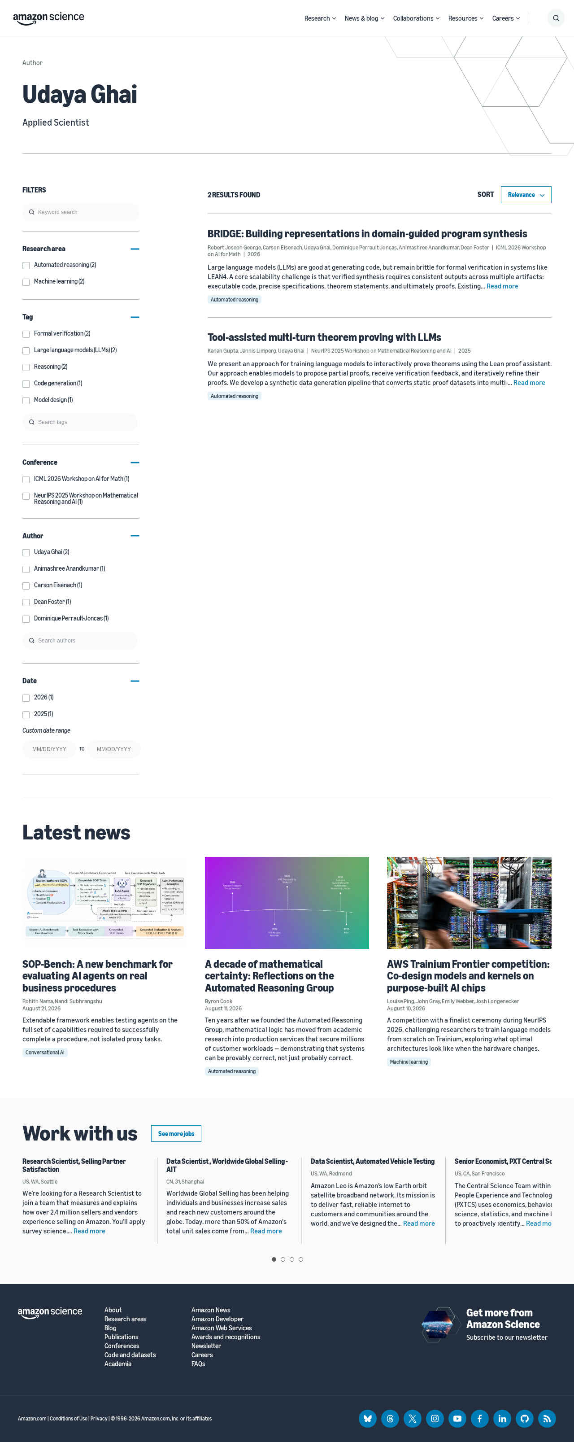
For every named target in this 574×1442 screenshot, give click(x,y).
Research (317, 18)
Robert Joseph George (234, 247)
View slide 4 (301, 1259)
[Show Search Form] (556, 18)
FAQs (198, 1363)
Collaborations (413, 18)
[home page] (48, 17)
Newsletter (206, 1345)
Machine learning (409, 1061)
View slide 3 (292, 1259)
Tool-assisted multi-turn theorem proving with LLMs (324, 337)
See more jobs (176, 1133)
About (113, 1310)
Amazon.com (32, 1418)
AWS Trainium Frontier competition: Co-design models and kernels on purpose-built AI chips (468, 975)
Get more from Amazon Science (503, 1318)
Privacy (99, 1418)
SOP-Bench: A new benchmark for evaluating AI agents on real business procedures (97, 975)
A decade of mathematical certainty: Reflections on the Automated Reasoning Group (269, 975)
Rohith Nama (37, 1001)
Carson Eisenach (282, 247)
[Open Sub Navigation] (334, 18)
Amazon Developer (217, 1318)
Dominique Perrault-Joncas (364, 247)
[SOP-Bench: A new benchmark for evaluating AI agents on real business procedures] (104, 903)
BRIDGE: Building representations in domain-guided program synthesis (367, 233)
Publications (121, 1336)
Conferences (121, 1345)
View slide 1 (274, 1259)
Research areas (125, 1318)
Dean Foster (475, 247)
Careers (503, 18)
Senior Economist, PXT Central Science (512, 1161)
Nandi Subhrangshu (78, 1001)
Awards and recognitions (226, 1336)
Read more (502, 286)
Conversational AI (45, 1052)
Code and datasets (130, 1354)
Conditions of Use (68, 1418)
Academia (117, 1363)
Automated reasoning (234, 299)
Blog (110, 1327)
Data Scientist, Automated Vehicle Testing (373, 1161)
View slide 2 (283, 1259)
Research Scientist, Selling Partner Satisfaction (74, 1165)
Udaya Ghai (317, 247)
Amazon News (210, 1310)
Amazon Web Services (221, 1327)
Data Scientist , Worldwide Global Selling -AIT (227, 1165)
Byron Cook (218, 1001)
